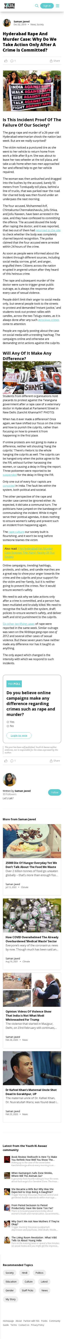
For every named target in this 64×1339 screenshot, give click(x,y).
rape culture (16, 532)
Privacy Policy (37, 1325)
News (44, 1290)
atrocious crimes (48, 320)
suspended (10, 475)
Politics (39, 1272)
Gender (10, 1290)
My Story (11, 1299)
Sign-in (47, 5)
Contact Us (24, 1325)
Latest (44, 1281)
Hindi (24, 1272)
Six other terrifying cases (19, 624)
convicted (9, 486)
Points (44, 1320)
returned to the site (48, 230)
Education (11, 1281)
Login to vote (19, 735)
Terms (14, 1325)
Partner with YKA (32, 1320)
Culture (29, 1281)
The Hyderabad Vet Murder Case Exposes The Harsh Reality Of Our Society (30, 553)
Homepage (8, 1320)
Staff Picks (27, 1290)
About (19, 1320)
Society (10, 1272)
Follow (54, 792)
